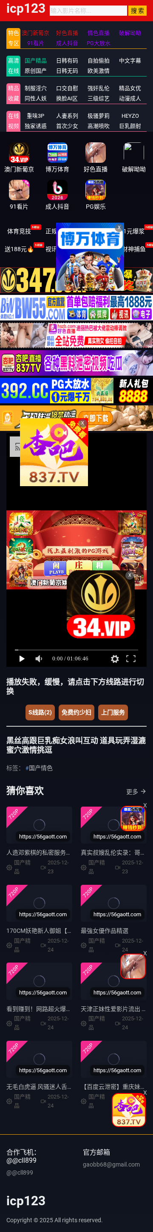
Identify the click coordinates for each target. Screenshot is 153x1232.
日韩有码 (67, 60)
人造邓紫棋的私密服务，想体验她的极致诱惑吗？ (71, 852)
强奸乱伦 (99, 88)
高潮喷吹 (99, 126)
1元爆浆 (133, 231)
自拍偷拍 (99, 60)
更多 (132, 791)
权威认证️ (96, 231)
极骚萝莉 (99, 116)
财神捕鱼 (134, 249)
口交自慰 (67, 88)
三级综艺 (99, 98)
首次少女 (67, 126)
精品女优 (130, 88)
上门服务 (113, 712)
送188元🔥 (19, 249)
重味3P (35, 116)
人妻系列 (67, 116)
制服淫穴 (36, 88)
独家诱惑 (36, 126)
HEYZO (130, 116)
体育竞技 (19, 231)
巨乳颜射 (130, 126)
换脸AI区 (67, 98)
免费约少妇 (76, 712)
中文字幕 (130, 60)
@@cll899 (19, 1172)
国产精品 (36, 60)
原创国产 (36, 71)
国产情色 (41, 768)
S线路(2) (40, 712)
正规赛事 (57, 231)
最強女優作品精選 (104, 930)
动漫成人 (130, 98)
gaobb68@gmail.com (111, 1164)
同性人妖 (36, 98)
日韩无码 (67, 71)
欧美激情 (99, 71)
